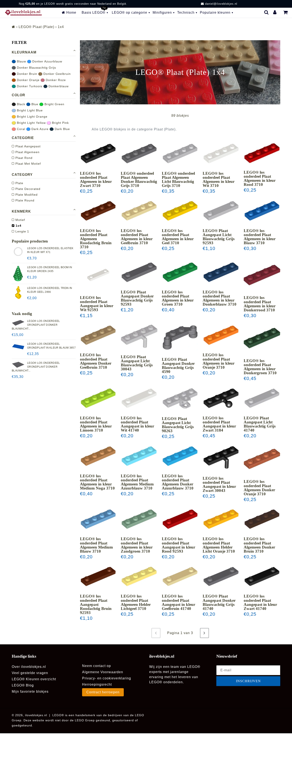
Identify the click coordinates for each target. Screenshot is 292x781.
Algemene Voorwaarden (102, 672)
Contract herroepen (102, 692)
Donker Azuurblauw (46, 61)
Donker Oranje (28, 80)
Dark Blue (62, 129)
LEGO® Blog (23, 685)
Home (70, 12)
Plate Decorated (27, 189)
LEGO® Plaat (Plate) (36, 27)
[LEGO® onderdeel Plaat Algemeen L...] (180, 153)
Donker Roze (55, 80)
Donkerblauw (58, 86)
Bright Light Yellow (31, 122)
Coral (20, 129)
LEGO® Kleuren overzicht (34, 679)
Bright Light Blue (29, 110)
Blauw (21, 61)
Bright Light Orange (31, 116)
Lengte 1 (21, 231)
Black (20, 104)
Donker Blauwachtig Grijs (36, 67)
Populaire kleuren (215, 12)
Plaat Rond (23, 158)
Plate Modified (26, 195)
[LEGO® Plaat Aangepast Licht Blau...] (221, 211)
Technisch (186, 12)
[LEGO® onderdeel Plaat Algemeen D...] (139, 153)
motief (19, 220)
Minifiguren (162, 12)
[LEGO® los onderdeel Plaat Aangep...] (98, 275)
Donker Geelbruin (56, 73)
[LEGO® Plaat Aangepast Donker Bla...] (139, 272)
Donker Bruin (26, 73)
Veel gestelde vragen (30, 673)
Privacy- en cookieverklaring (106, 678)
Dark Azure (39, 129)
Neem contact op (96, 666)
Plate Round (24, 200)
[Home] (13, 27)
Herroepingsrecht (97, 684)
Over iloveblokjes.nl (29, 667)
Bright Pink (60, 122)
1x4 (18, 226)
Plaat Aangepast (27, 146)
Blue (34, 104)
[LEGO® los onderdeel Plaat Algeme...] (98, 153)
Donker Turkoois (29, 86)
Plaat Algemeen (27, 152)
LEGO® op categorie (129, 12)
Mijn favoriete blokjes (30, 691)
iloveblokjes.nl (36, 715)
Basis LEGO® (93, 12)
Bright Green (53, 104)
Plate (18, 183)
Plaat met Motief (27, 164)
